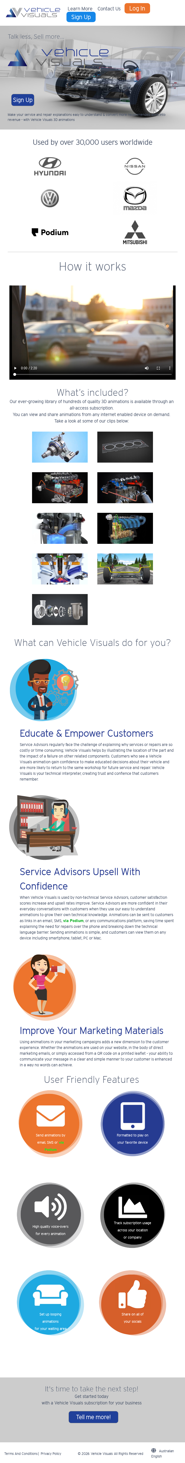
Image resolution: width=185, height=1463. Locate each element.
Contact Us (109, 8)
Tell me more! (93, 1417)
